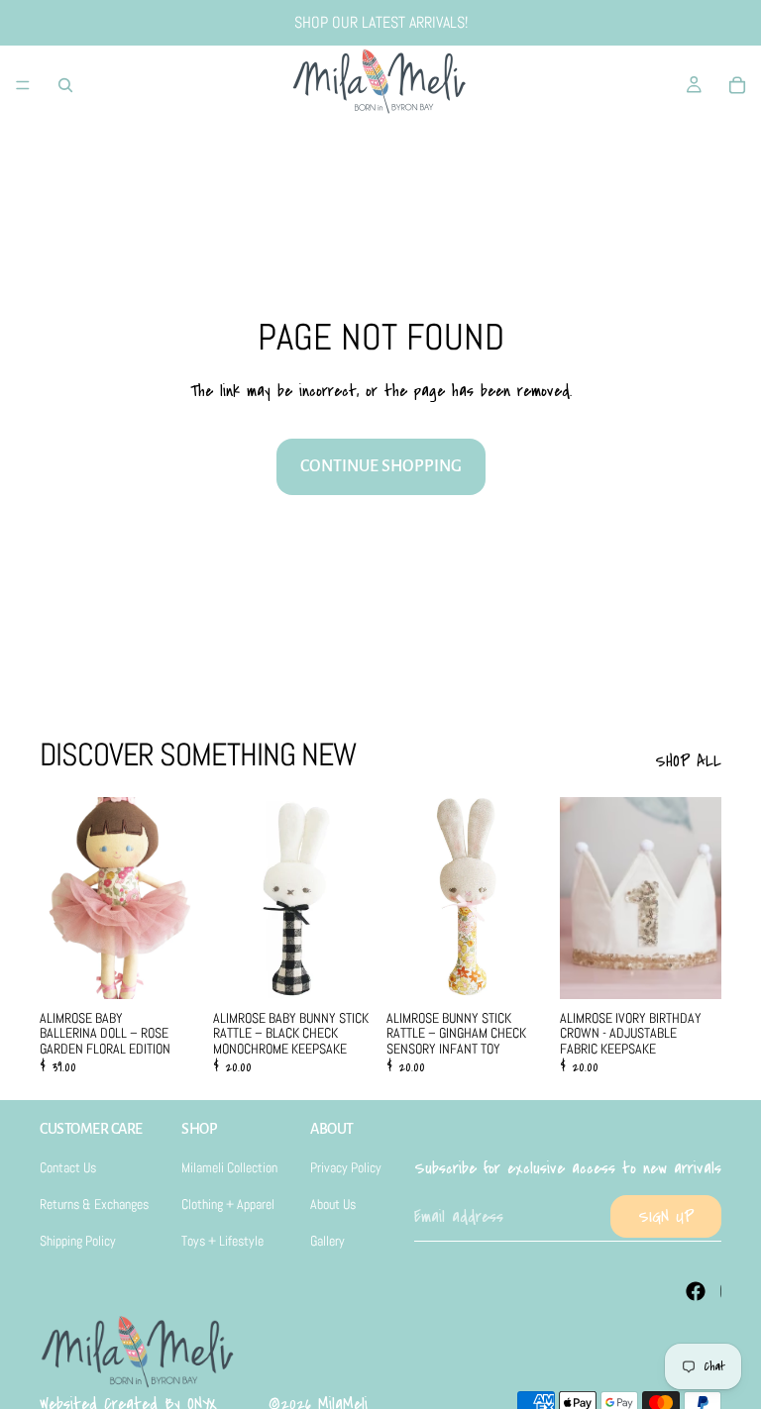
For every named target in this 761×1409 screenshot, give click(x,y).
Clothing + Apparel (227, 1204)
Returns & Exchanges (94, 1204)
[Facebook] (695, 1291)
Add (187, 967)
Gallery (327, 1241)
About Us (333, 1204)
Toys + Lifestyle (222, 1241)
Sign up (666, 1216)
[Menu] (23, 85)
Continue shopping (381, 466)
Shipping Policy (78, 1241)
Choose (534, 967)
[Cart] (737, 85)
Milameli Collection (229, 1167)
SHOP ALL (688, 761)
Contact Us (68, 1167)
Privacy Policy (345, 1167)
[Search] (65, 85)
